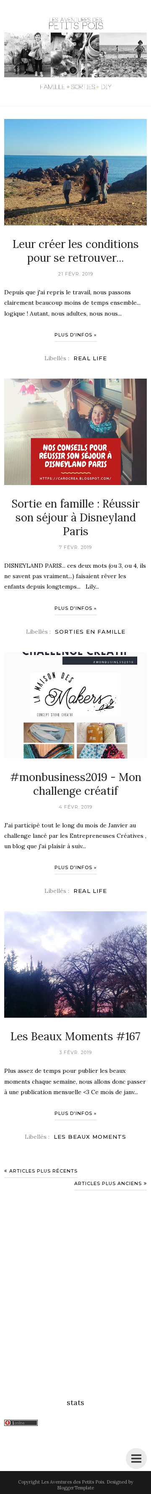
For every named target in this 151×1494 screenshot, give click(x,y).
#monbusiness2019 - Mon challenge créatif (75, 784)
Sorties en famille (90, 631)
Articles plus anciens (108, 1183)
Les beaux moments (90, 1136)
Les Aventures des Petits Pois (72, 1482)
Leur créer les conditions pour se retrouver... (76, 251)
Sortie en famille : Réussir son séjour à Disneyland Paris (75, 517)
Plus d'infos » (76, 335)
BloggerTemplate (75, 1488)
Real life (90, 358)
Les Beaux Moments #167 (75, 1036)
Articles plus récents (43, 1171)
